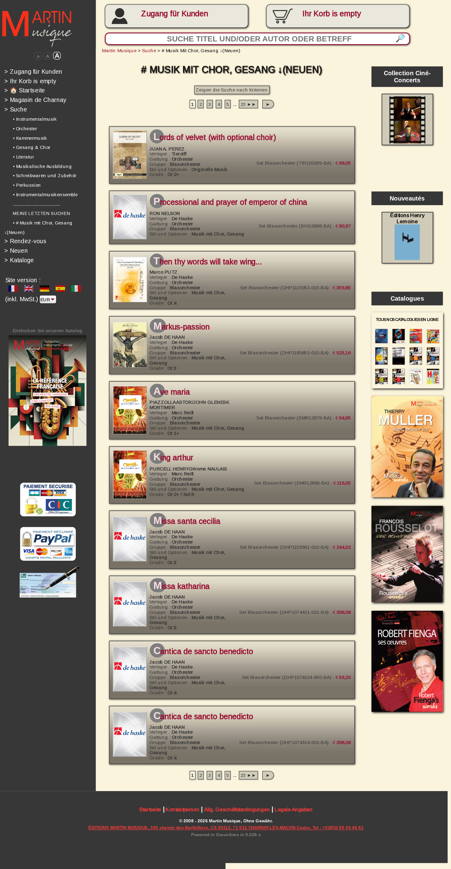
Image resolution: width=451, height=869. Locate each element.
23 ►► (248, 104)
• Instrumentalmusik (35, 119)
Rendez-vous (25, 241)
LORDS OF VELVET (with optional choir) (214, 137)
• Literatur (23, 156)
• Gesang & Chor (32, 147)
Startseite (150, 809)
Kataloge (19, 260)
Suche (15, 109)
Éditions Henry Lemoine (407, 218)
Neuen (16, 250)
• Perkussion (27, 185)
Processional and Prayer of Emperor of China (230, 202)
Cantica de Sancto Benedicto (203, 651)
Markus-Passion (181, 327)
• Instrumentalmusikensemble (45, 194)
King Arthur (173, 458)
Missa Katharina (181, 586)
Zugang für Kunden (174, 14)
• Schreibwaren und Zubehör (45, 175)
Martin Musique (119, 50)
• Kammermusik (30, 138)
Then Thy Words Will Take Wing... (207, 262)
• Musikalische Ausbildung (42, 166)
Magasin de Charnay (35, 99)
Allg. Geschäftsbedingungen (237, 809)
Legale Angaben (294, 809)
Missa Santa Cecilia (186, 521)
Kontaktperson (182, 809)
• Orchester (25, 128)
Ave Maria (171, 392)
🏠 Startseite (24, 90)
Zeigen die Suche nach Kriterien (232, 89)
